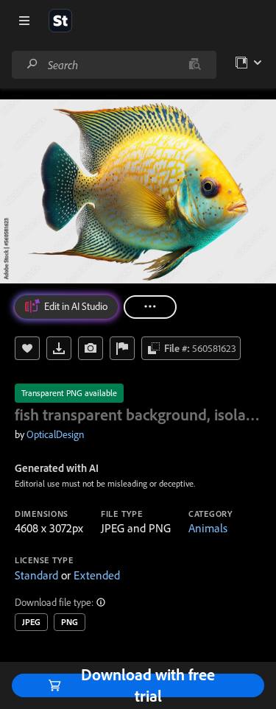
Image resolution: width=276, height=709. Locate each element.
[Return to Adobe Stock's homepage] (60, 20)
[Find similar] (194, 64)
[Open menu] (24, 20)
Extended (97, 575)
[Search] (32, 64)
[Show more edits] (150, 307)
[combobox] (113, 65)
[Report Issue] (122, 348)
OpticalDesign (55, 434)
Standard (36, 575)
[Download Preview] (58, 348)
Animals (207, 528)
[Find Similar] (90, 348)
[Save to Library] (27, 348)
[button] (101, 602)
